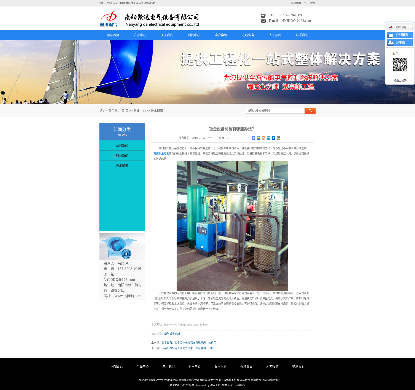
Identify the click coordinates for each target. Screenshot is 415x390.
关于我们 (167, 35)
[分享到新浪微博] (263, 138)
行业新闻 (122, 155)
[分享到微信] (278, 138)
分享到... (402, 42)
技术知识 (157, 110)
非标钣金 (245, 380)
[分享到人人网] (273, 138)
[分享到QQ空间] (258, 138)
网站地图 (295, 3)
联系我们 (302, 35)
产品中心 (140, 35)
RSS (305, 3)
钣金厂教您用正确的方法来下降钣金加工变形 (188, 348)
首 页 (124, 110)
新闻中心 (194, 35)
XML (313, 3)
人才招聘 (275, 35)
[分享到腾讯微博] (268, 138)
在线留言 (248, 35)
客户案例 (221, 35)
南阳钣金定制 (172, 333)
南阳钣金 (256, 380)
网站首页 (113, 35)
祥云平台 (215, 385)
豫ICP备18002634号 (182, 385)
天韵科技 (240, 385)
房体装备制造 (231, 380)
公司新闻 (122, 145)
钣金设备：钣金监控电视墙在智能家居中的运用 (189, 342)
